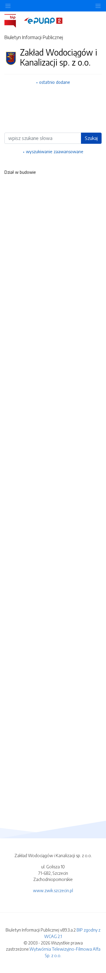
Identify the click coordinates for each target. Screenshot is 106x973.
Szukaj (91, 138)
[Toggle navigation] (98, 5)
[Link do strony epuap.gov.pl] (43, 20)
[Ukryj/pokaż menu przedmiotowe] (8, 5)
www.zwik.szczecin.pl (53, 890)
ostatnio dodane (54, 82)
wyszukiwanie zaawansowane (54, 151)
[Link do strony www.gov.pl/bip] (13, 20)
